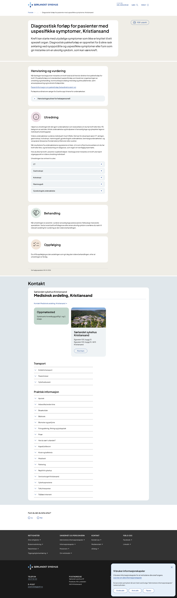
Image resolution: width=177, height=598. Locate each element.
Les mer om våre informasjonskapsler (127, 578)
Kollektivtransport (45, 370)
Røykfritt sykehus (45, 470)
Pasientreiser (43, 376)
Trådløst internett (45, 494)
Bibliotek (41, 416)
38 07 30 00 (32, 579)
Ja (32, 518)
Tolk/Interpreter (44, 488)
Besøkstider (43, 410)
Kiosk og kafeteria (45, 452)
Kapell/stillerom (44, 446)
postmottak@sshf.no (35, 587)
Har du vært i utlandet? (47, 440)
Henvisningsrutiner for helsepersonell (54, 98)
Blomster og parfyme (46, 422)
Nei (41, 518)
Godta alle (120, 590)
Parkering (42, 464)
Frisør (40, 434)
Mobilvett (42, 458)
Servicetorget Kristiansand (48, 476)
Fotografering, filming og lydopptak (52, 428)
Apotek (41, 398)
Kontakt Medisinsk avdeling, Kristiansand (49, 303)
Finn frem (80, 351)
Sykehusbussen (44, 382)
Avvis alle (135, 590)
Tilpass (148, 590)
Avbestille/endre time (46, 404)
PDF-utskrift (142, 22)
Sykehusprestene (45, 482)
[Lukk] (171, 567)
